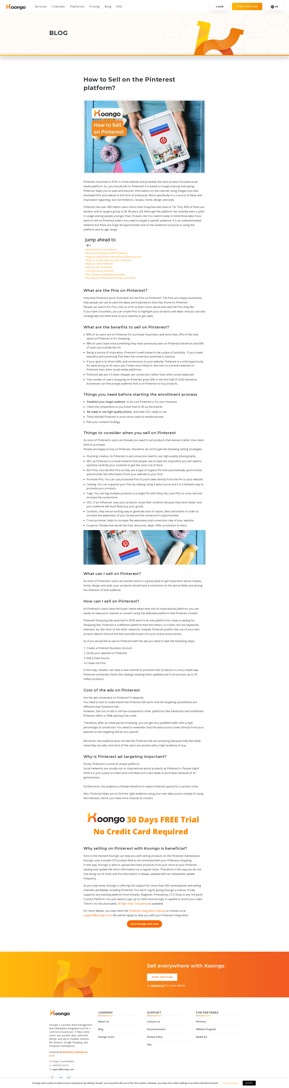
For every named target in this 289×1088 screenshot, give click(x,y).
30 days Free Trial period (133, 903)
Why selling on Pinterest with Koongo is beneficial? (110, 278)
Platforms (77, 6)
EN (276, 6)
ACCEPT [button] (249, 1082)
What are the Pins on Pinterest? (101, 249)
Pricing (94, 6)
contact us (158, 985)
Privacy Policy (155, 1036)
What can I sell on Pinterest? (99, 263)
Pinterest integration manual (147, 911)
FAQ (119, 6)
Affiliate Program (206, 1029)
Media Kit (201, 1036)
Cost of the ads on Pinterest (99, 271)
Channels (58, 6)
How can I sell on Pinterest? (99, 267)
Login (220, 6)
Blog (108, 6)
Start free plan (247, 6)
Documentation (156, 1029)
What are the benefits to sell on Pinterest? (106, 253)
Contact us (153, 1021)
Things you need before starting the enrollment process (113, 256)
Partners (201, 1021)
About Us (103, 1021)
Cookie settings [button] (230, 1082)
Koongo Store (106, 1036)
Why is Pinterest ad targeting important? (105, 274)
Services (41, 6)
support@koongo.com (97, 915)
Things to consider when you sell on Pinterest (108, 260)
